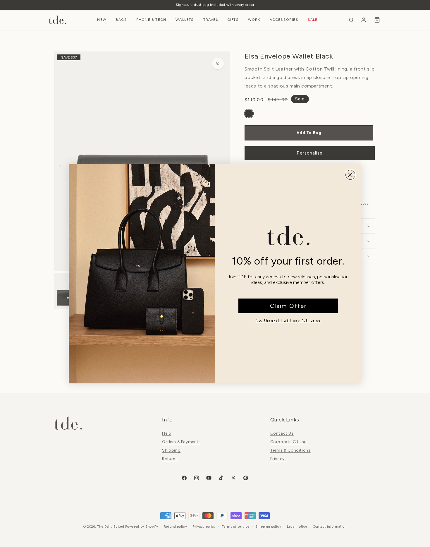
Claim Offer (288, 305)
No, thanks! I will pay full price (288, 320)
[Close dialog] (350, 175)
